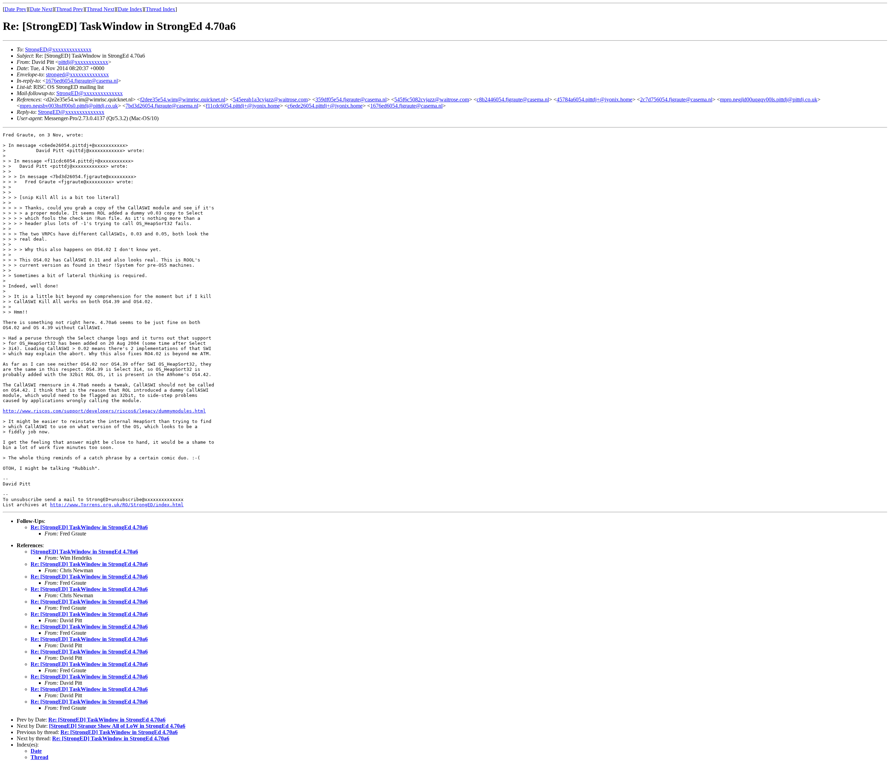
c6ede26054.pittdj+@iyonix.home (325, 106)
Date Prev (15, 9)
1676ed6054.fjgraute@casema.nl (82, 81)
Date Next (41, 9)
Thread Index (160, 9)
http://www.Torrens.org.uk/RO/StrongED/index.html (117, 504)
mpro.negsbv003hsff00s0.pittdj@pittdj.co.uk (69, 106)
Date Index (130, 9)
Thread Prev (69, 9)
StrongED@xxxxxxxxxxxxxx (58, 49)
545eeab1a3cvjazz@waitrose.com (270, 99)
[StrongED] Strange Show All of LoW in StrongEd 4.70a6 (117, 726)
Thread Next (100, 9)
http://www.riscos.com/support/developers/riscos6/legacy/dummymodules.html (104, 411)
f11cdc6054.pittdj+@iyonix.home (243, 106)
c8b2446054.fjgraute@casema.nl (513, 99)
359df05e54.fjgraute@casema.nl (351, 99)
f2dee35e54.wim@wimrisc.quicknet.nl (182, 99)
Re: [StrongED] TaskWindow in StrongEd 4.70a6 (89, 527)
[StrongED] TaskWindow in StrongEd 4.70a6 (84, 552)
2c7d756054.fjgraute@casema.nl (676, 99)
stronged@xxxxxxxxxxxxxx (77, 74)
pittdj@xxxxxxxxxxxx (83, 62)
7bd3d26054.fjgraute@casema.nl (162, 106)
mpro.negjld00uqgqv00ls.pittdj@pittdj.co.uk (768, 99)
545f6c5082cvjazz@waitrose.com (431, 99)
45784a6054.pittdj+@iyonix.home (594, 99)
